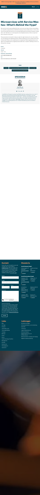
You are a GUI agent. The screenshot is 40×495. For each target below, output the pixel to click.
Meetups (3, 333)
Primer (3, 335)
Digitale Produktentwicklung (27, 338)
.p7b (13, 272)
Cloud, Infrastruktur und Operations (20, 70)
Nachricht (7, 290)
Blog (2, 323)
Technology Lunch (5, 328)
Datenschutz (4, 344)
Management (4, 340)
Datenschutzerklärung (13, 312)
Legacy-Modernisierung (26, 330)
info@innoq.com (5, 267)
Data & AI (23, 326)
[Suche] (38, 7)
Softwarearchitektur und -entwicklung (29, 325)
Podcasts (3, 326)
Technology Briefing (6, 330)
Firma (12, 285)
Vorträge (3, 325)
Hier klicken (11, 300)
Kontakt (3, 342)
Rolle (3, 285)
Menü (33, 6)
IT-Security (23, 328)
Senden (4, 315)
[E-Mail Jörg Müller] (23, 91)
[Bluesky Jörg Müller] (16, 91)
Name (6, 275)
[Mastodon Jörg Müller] (18, 91)
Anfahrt (24, 273)
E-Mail (6, 280)
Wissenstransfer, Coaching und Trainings (29, 336)
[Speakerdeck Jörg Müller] (21, 91)
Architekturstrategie (25, 323)
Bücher (3, 337)
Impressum (4, 347)
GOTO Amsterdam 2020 (6, 55)
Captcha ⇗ (15, 301)
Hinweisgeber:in (5, 345)
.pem (15, 272)
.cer (11, 272)
